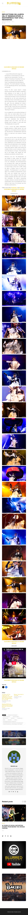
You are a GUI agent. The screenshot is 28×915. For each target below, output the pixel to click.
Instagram (22, 187)
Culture (10, 740)
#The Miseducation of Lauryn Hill (9, 721)
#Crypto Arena (16, 716)
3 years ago (8, 21)
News (18, 740)
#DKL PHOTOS (5, 718)
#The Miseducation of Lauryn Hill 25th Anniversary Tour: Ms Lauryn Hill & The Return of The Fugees (13, 724)
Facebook (13, 187)
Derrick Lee (4, 21)
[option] (14, 817)
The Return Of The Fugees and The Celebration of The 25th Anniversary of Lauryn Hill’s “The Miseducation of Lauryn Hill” (7, 697)
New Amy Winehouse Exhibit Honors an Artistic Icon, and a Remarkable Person (7, 706)
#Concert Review (6, 716)
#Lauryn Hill (20, 718)
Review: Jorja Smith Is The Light (19, 695)
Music (9, 731)
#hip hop (12, 718)
